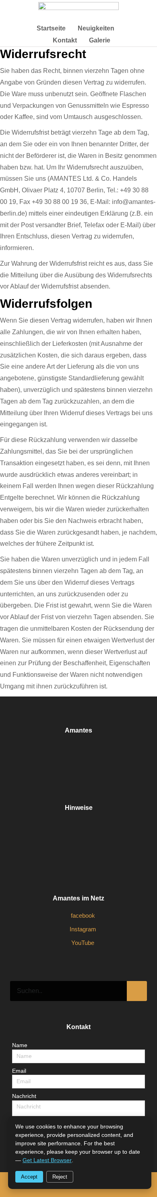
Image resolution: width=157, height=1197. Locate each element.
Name (19, 1045)
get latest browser (47, 1160)
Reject (59, 1177)
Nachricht (24, 1096)
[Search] (137, 991)
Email (19, 1071)
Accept (29, 1177)
